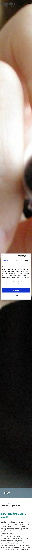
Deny (16, 295)
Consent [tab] (5, 260)
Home (3, 504)
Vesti (9, 504)
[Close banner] (29, 255)
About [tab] (26, 260)
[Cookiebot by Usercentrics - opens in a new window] (19, 256)
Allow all (16, 290)
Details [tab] (16, 260)
